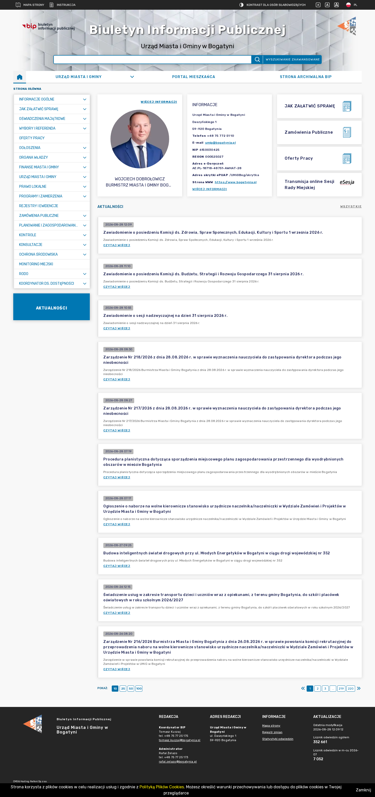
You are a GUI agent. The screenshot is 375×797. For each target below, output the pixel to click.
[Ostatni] (359, 689)
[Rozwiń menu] (85, 99)
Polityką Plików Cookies (162, 786)
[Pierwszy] (303, 689)
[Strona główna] (19, 77)
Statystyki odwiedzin (277, 739)
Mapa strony (33, 5)
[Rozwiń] (132, 77)
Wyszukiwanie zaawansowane (293, 59)
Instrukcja (66, 5)
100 (139, 688)
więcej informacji (159, 102)
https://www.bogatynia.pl (236, 182)
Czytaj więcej (116, 245)
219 (341, 688)
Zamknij (363, 790)
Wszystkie (351, 206)
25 (123, 688)
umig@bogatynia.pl (220, 142)
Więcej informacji (209, 189)
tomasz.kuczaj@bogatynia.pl (180, 740)
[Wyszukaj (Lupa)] (257, 60)
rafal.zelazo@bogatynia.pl (178, 761)
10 (115, 688)
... (333, 688)
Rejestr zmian (272, 732)
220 (351, 688)
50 (131, 688)
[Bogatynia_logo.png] (346, 26)
